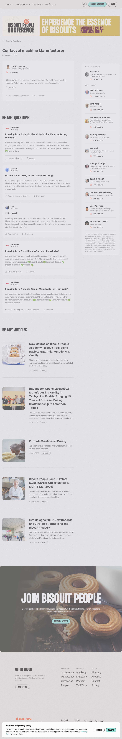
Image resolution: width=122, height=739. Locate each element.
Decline (99, 730)
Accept (111, 730)
